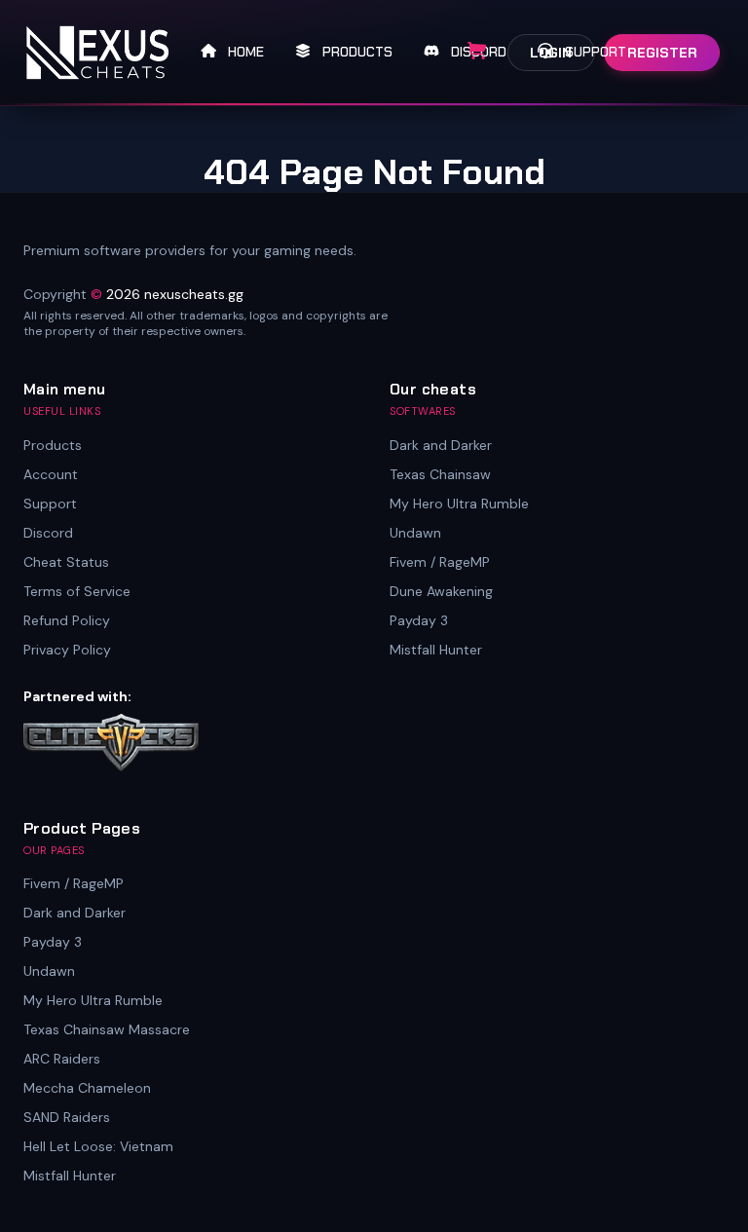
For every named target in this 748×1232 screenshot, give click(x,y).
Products (52, 445)
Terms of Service (77, 591)
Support (50, 503)
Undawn (415, 532)
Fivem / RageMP (440, 562)
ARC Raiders (61, 1058)
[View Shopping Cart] (477, 52)
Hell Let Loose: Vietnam (98, 1146)
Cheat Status (66, 562)
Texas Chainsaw (440, 474)
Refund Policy (66, 620)
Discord (48, 532)
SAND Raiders (66, 1117)
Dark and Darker (441, 445)
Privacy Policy (67, 649)
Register (662, 52)
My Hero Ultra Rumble (459, 503)
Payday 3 (419, 620)
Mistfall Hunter (436, 649)
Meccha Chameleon (87, 1088)
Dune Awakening (441, 591)
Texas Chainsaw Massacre (106, 1029)
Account (50, 474)
